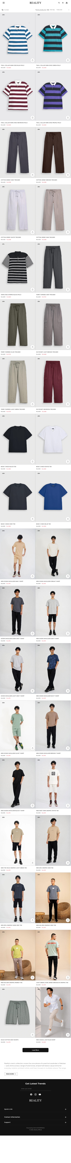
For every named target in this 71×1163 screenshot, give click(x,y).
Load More (35, 1050)
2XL (22, 175)
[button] (4, 3)
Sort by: (52, 9)
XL (21, 61)
